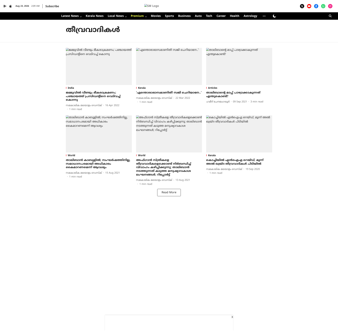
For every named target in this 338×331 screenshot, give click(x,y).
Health (234, 16)
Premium (137, 16)
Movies (156, 16)
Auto (198, 16)
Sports (169, 16)
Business (184, 16)
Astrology (250, 16)
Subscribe (52, 6)
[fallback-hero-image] (99, 66)
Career (221, 16)
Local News (116, 16)
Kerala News (95, 16)
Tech (209, 16)
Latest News (70, 16)
